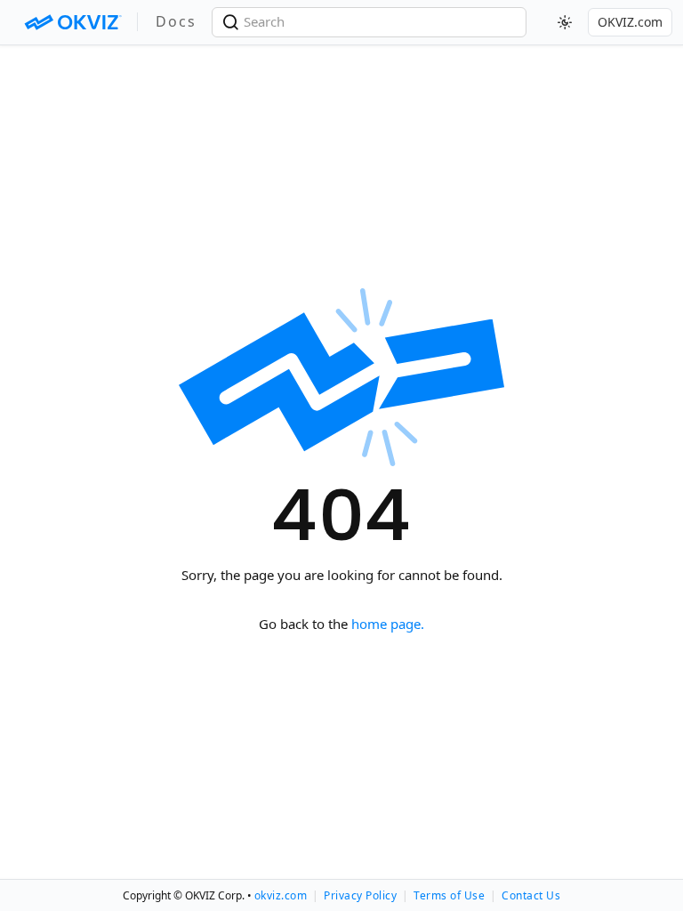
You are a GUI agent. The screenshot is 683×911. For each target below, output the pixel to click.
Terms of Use (449, 895)
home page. (387, 624)
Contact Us (531, 895)
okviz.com (281, 895)
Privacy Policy (360, 895)
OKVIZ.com (630, 21)
